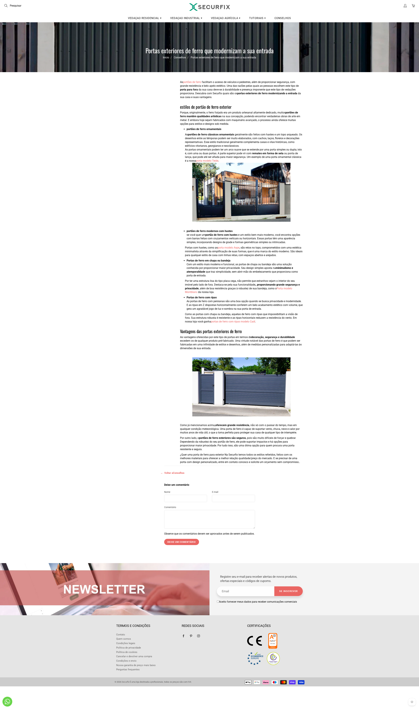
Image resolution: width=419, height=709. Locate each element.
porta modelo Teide (207, 160)
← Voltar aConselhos (172, 472)
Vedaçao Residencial (144, 18)
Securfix (125, 682)
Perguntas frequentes (128, 669)
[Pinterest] (191, 636)
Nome (167, 492)
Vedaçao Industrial (185, 18)
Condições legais (125, 643)
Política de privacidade (128, 647)
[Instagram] (198, 636)
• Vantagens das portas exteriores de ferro (139, 103)
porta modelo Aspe (228, 247)
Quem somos (123, 639)
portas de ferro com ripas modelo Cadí (233, 321)
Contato (120, 634)
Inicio (166, 57)
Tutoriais (256, 18)
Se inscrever (288, 591)
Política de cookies (126, 652)
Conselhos (282, 18)
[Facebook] (183, 636)
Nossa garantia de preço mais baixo (136, 665)
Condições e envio (126, 660)
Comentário (170, 507)
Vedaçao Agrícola (225, 18)
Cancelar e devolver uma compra (134, 656)
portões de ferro (192, 82)
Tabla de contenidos (137, 85)
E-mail (215, 492)
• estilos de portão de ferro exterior (138, 94)
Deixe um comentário (181, 542)
